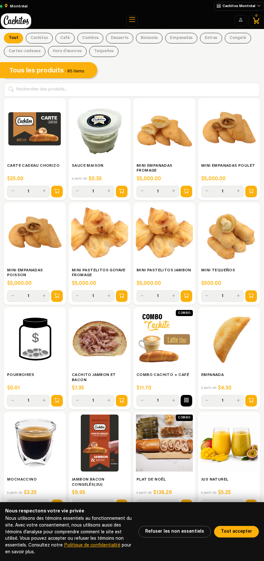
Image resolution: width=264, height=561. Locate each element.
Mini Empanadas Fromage (155, 168)
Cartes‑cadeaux (25, 51)
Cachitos (39, 38)
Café (65, 38)
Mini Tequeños (218, 270)
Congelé (238, 38)
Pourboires (20, 375)
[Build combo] (186, 401)
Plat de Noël (151, 480)
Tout (13, 38)
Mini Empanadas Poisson (25, 272)
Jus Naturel (214, 480)
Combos (90, 38)
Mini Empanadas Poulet (228, 166)
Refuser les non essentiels (174, 531)
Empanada (212, 375)
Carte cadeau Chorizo (33, 166)
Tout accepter (236, 531)
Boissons (149, 38)
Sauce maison (88, 166)
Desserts (119, 38)
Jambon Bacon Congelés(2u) (88, 482)
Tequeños (104, 51)
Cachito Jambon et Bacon (94, 377)
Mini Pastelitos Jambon (164, 270)
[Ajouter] (57, 191)
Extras (211, 38)
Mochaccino (22, 480)
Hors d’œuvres (67, 51)
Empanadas (181, 38)
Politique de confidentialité (92, 545)
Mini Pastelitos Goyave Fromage (99, 272)
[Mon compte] (240, 21)
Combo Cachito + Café (163, 375)
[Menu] (132, 21)
